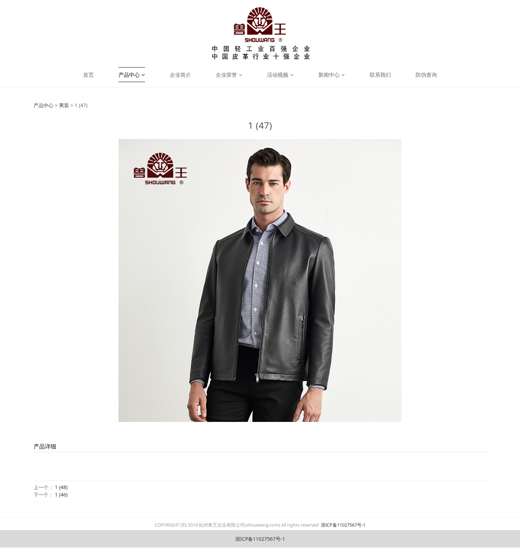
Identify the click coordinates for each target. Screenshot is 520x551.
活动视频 (277, 74)
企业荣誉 (226, 74)
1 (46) (61, 494)
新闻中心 (329, 74)
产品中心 (129, 74)
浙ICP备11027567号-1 (342, 525)
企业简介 (180, 74)
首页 (88, 74)
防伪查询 (426, 74)
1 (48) (61, 487)
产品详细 (45, 446)
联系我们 (380, 74)
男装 (64, 105)
